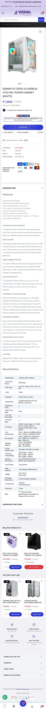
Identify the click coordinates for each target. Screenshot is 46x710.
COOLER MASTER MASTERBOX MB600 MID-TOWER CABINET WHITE (33, 602)
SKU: (4, 151)
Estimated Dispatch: (13, 140)
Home (3, 24)
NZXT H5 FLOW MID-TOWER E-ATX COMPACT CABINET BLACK (33, 554)
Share (41, 132)
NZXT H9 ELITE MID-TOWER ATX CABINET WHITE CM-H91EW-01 (10, 554)
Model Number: (8, 157)
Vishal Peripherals (22, 689)
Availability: (6, 148)
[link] (20, 534)
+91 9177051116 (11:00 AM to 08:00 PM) (27, 2)
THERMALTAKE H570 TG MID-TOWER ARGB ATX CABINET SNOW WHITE (12, 602)
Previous (4, 598)
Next (41, 551)
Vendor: (5, 154)
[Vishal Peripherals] (22, 13)
